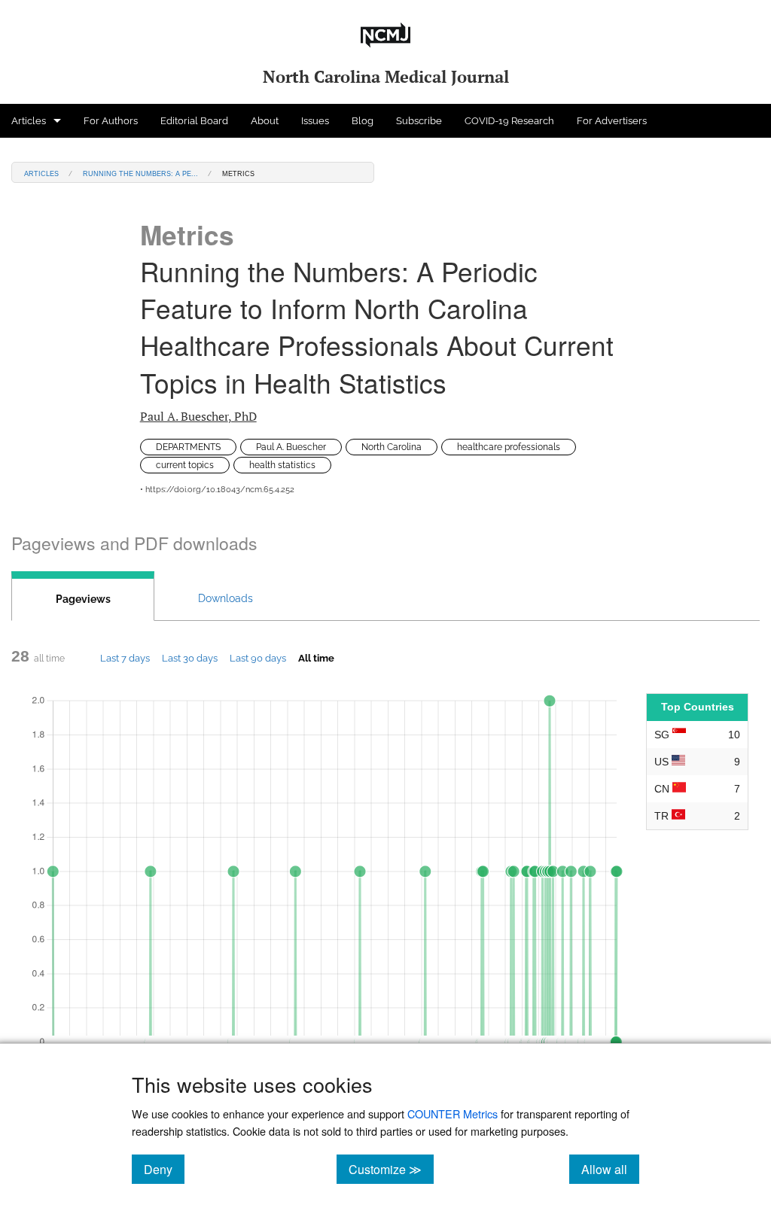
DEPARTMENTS (188, 447)
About (265, 120)
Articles (28, 120)
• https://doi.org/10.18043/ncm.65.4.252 (217, 489)
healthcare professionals (508, 447)
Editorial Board (194, 120)
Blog (362, 120)
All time (316, 658)
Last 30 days (190, 658)
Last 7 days (125, 658)
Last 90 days (258, 658)
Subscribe (419, 120)
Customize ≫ (391, 1169)
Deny (164, 1169)
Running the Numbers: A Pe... (140, 172)
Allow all (610, 1169)
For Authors (111, 120)
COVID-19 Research (509, 120)
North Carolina (391, 447)
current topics (185, 465)
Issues (315, 120)
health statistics (282, 465)
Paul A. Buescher (198, 416)
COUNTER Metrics (452, 1113)
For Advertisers (612, 120)
